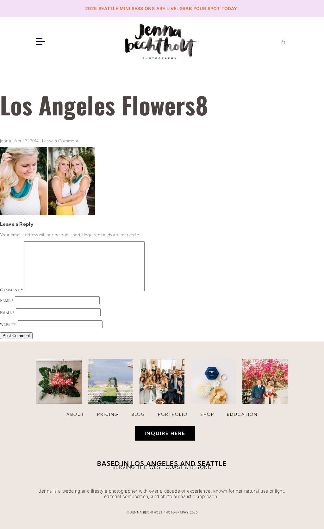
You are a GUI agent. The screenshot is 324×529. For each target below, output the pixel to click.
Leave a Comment (60, 140)
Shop (207, 414)
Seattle (212, 463)
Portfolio (173, 414)
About (75, 414)
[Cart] (283, 42)
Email (7, 312)
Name (7, 300)
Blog (138, 414)
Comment (11, 289)
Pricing (108, 414)
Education (242, 414)
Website (8, 324)
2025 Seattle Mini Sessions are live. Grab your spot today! (162, 8)
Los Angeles (154, 463)
